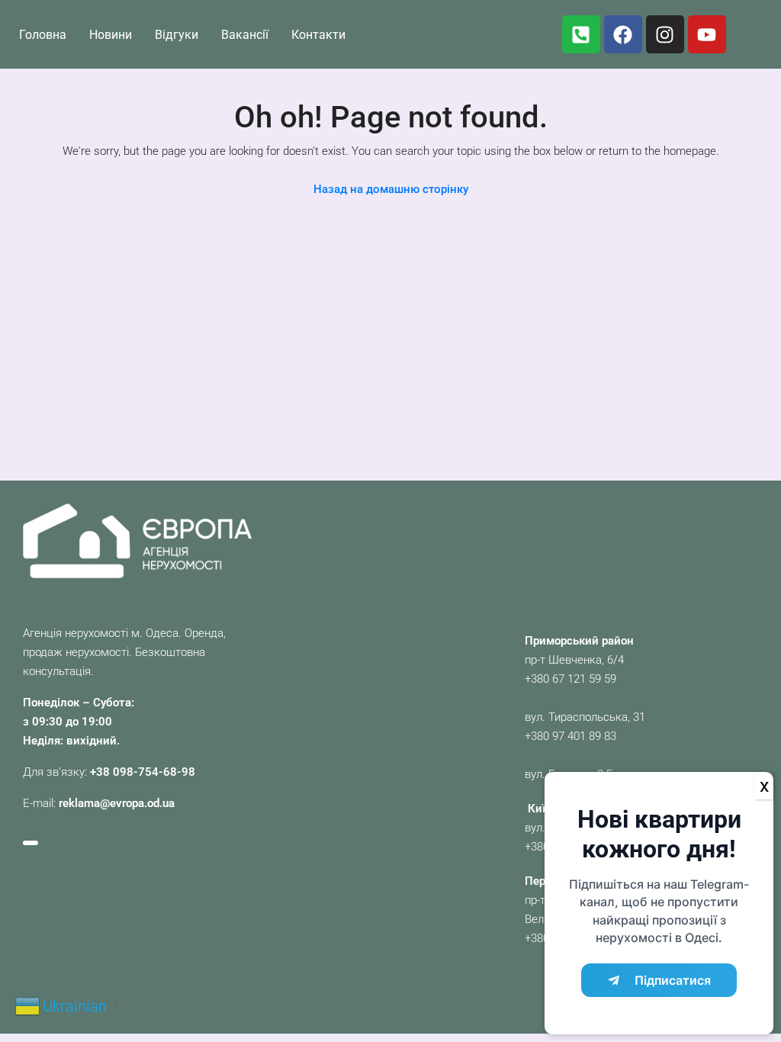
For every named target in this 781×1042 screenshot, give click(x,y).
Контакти (318, 34)
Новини (110, 34)
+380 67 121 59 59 (570, 679)
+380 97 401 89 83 (570, 736)
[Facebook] (623, 34)
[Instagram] (665, 34)
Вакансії (244, 34)
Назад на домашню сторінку (390, 189)
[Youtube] (707, 34)
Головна (42, 34)
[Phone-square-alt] (581, 34)
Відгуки (176, 34)
